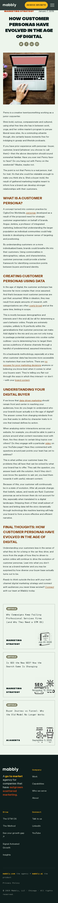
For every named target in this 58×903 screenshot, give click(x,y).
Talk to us (37, 819)
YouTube (36, 833)
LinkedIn (36, 826)
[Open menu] (52, 5)
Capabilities (38, 784)
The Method (9, 826)
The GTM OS (10, 819)
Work (34, 776)
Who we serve (39, 791)
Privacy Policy (11, 883)
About (35, 798)
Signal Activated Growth (11, 845)
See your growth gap (13, 835)
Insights (7, 855)
